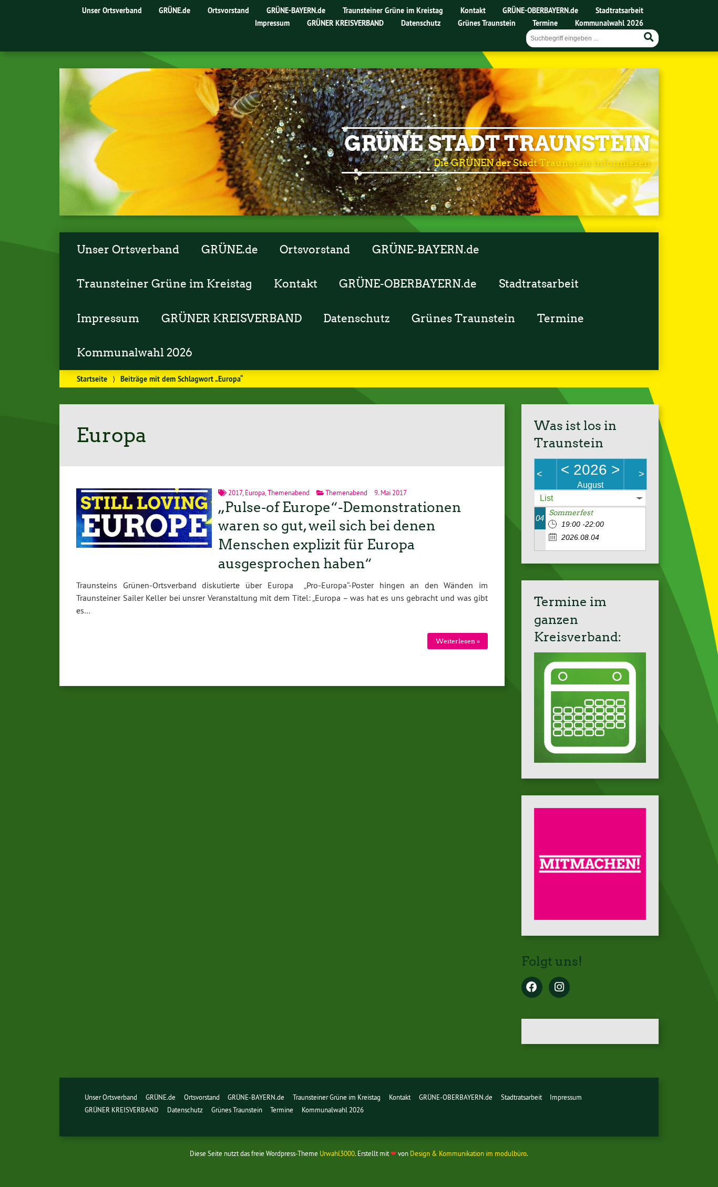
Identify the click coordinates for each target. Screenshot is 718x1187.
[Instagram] (559, 988)
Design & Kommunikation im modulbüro (468, 1153)
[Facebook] (531, 988)
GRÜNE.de (174, 10)
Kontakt (473, 10)
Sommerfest (571, 512)
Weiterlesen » (458, 641)
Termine (545, 23)
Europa (255, 492)
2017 (235, 492)
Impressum (272, 23)
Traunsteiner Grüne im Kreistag (393, 10)
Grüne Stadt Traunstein (497, 143)
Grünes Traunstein (487, 23)
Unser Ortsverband (112, 10)
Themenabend (289, 492)
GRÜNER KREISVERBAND (345, 23)
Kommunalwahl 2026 (609, 23)
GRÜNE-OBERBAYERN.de (540, 10)
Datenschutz (420, 23)
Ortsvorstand (228, 10)
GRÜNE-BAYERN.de (295, 10)
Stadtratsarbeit (619, 10)
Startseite (92, 379)
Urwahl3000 (337, 1153)
